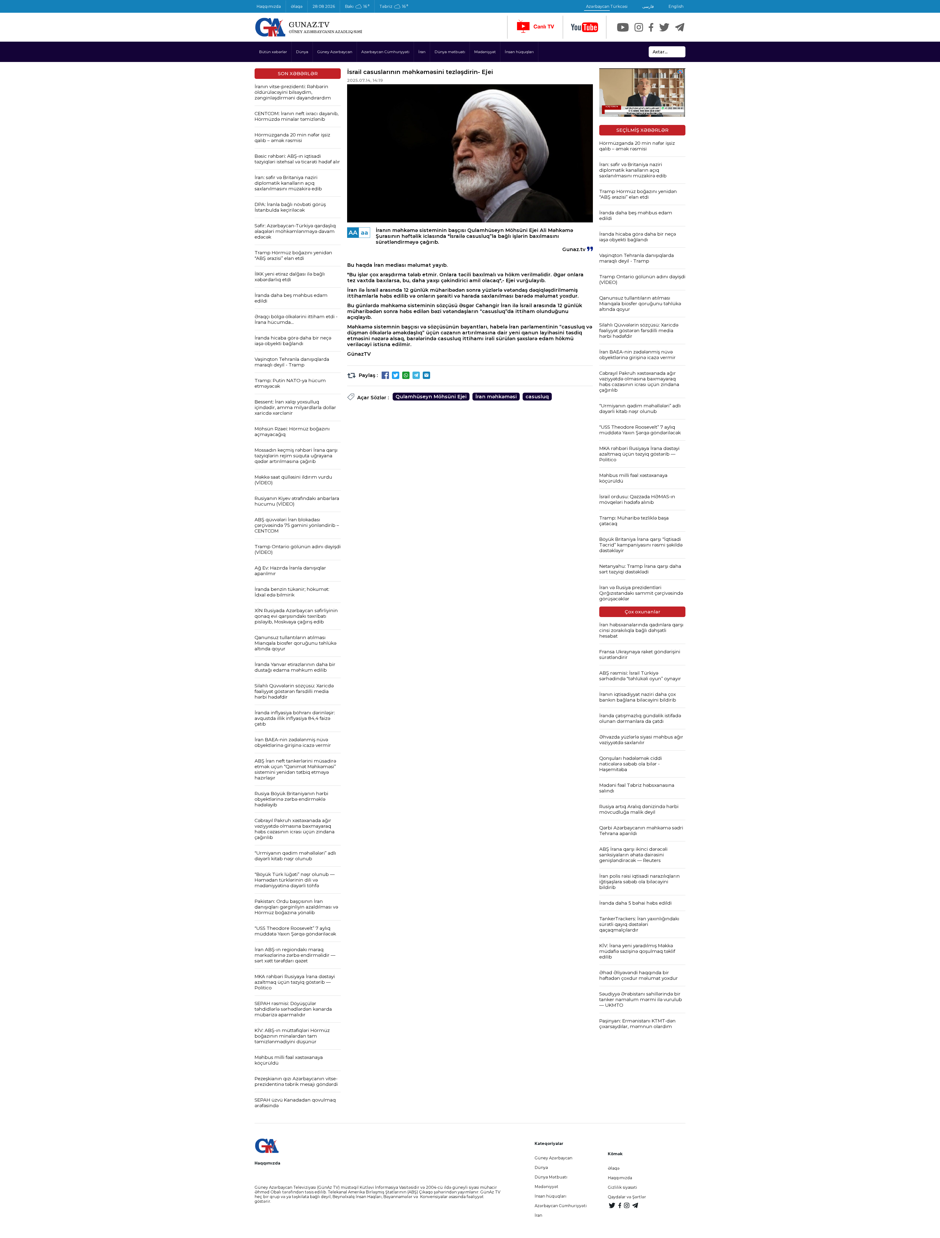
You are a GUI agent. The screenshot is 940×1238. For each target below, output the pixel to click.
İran (421, 51)
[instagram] (639, 27)
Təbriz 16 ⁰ (393, 6)
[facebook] (651, 27)
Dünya (302, 51)
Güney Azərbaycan (334, 51)
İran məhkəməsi (496, 397)
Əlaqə (297, 6)
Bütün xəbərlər (273, 51)
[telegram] (679, 27)
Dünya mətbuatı (450, 51)
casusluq (537, 397)
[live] (535, 27)
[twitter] (664, 27)
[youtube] (584, 27)
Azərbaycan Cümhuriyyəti (385, 51)
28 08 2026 (324, 6)
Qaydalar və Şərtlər (627, 1197)
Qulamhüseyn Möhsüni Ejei (431, 397)
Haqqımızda (269, 6)
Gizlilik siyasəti (622, 1187)
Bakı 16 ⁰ (357, 6)
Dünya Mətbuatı (551, 1177)
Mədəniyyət (485, 51)
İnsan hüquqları (519, 51)
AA (353, 232)
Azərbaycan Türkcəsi (607, 6)
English (676, 6)
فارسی (648, 6)
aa (364, 232)
